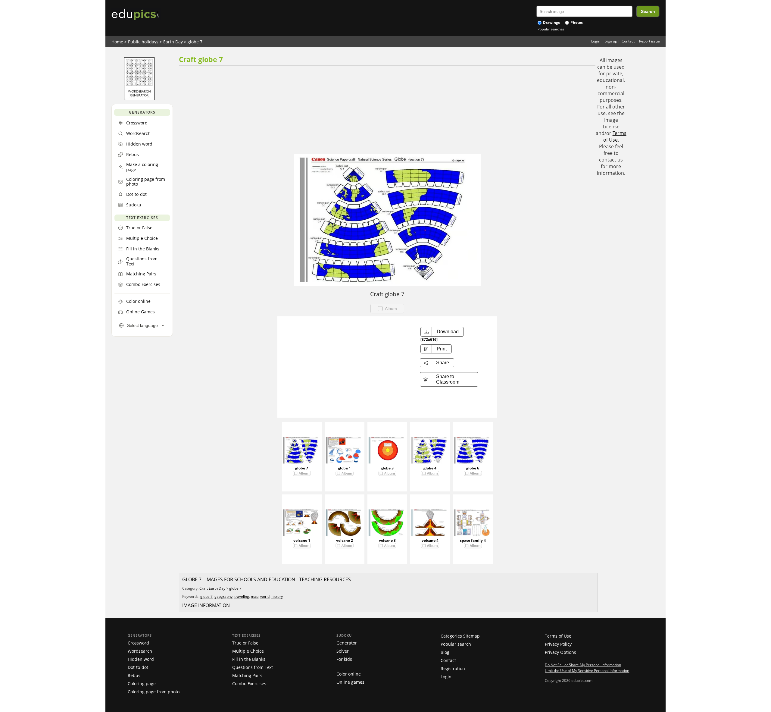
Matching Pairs (247, 675)
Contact (628, 41)
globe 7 (195, 42)
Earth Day (173, 42)
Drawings (551, 22)
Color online (348, 674)
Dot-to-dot (138, 667)
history (277, 596)
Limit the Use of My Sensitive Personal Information (587, 670)
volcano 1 (301, 540)
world (265, 596)
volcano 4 (430, 540)
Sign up (611, 41)
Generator (346, 643)
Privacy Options (560, 652)
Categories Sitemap (460, 636)
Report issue (649, 41)
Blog (445, 652)
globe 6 (472, 468)
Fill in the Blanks (248, 659)
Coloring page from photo (153, 692)
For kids (344, 659)
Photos (576, 22)
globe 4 (429, 468)
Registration (453, 668)
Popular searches (551, 29)
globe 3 (387, 468)
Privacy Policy (558, 644)
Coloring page (142, 683)
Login (595, 41)
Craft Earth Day (212, 588)
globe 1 (344, 468)
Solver (342, 651)
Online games (350, 682)
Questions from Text (252, 667)
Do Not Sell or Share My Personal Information (583, 664)
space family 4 (473, 540)
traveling (241, 596)
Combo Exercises (249, 683)
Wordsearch (140, 651)
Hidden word (141, 659)
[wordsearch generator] (139, 99)
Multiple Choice (248, 651)
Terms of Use (614, 136)
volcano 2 (344, 540)
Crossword (138, 643)
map (254, 596)
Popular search (456, 644)
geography (223, 596)
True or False (245, 643)
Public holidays (143, 42)
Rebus (134, 675)
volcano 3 (387, 540)
